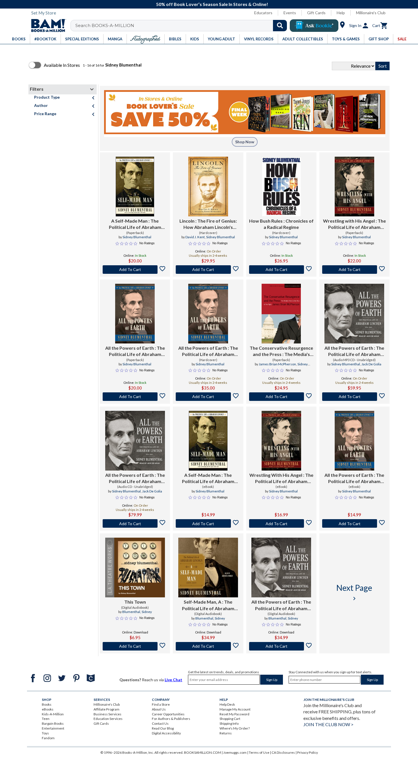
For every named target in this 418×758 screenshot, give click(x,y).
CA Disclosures (283, 752)
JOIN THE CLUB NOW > (328, 724)
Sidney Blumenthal (137, 237)
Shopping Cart (230, 718)
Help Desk (227, 704)
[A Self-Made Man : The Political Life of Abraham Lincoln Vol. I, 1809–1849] (208, 440)
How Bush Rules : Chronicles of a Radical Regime (281, 224)
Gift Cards (316, 12)
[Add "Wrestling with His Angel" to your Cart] (354, 269)
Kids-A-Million (53, 714)
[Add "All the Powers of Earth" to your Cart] (135, 396)
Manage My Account (235, 709)
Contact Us (160, 723)
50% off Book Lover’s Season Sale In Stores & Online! (212, 4)
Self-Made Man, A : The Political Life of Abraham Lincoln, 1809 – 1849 (208, 605)
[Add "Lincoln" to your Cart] (208, 269)
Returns (226, 733)
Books (46, 704)
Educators (263, 12)
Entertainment (53, 728)
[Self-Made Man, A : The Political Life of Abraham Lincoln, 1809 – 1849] (208, 567)
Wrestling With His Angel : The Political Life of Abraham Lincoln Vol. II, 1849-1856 (281, 478)
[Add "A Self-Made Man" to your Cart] (135, 269)
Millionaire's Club (371, 12)
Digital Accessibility (166, 733)
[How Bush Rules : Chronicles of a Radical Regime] (281, 186)
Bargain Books (53, 723)
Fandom (48, 738)
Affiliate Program (106, 709)
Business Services (107, 714)
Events (290, 12)
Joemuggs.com (235, 752)
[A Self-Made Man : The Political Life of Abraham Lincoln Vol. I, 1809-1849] (135, 186)
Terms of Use (259, 752)
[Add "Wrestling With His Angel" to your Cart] (281, 523)
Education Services (108, 718)
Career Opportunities (168, 714)
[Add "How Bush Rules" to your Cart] (281, 269)
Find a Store (161, 704)
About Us (159, 709)
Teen (45, 718)
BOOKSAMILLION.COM (202, 752)
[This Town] (135, 567)
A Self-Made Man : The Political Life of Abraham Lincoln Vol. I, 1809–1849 (208, 478)
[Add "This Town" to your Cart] (135, 646)
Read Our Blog (163, 728)
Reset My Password (234, 714)
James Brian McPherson (277, 364)
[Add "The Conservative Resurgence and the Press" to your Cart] (281, 396)
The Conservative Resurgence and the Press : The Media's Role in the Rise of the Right (281, 351)
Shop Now (244, 141)
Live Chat (173, 679)
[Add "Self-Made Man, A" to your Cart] (208, 646)
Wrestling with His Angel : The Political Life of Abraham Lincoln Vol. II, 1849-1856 (354, 224)
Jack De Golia (371, 364)
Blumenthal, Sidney (137, 612)
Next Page (354, 592)
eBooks (47, 709)
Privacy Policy (307, 752)
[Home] (46, 25)
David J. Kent (195, 237)
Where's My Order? (235, 728)
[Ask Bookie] (314, 25)
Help (341, 12)
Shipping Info (229, 723)
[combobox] (182, 25)
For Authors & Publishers (171, 718)
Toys (45, 733)
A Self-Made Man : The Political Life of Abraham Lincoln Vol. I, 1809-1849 (135, 224)
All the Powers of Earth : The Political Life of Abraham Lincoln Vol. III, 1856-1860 (135, 351)
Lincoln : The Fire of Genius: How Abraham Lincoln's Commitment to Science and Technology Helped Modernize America (208, 224)
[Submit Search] (280, 25)
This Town (135, 601)
